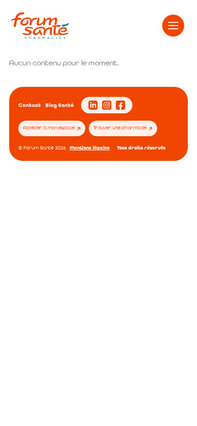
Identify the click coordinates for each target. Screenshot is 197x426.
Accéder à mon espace (49, 128)
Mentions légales (89, 148)
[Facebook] (120, 105)
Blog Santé (59, 105)
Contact (29, 105)
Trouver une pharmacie (120, 128)
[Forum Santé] (40, 25)
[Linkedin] (93, 105)
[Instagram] (106, 105)
